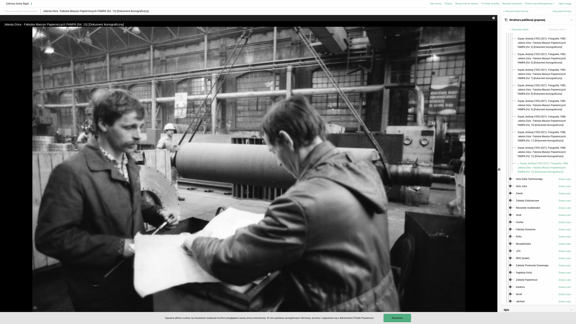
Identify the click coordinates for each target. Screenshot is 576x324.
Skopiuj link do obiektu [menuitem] (466, 3)
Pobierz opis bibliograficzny (538, 3)
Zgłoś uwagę (565, 3)
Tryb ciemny (436, 3)
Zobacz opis (565, 179)
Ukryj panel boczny (562, 11)
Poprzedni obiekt (520, 29)
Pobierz (448, 3)
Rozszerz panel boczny (517, 11)
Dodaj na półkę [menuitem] (491, 3)
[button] (538, 20)
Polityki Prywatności (363, 318)
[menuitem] (543, 43)
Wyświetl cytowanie (512, 3)
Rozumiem (397, 318)
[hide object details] (499, 169)
